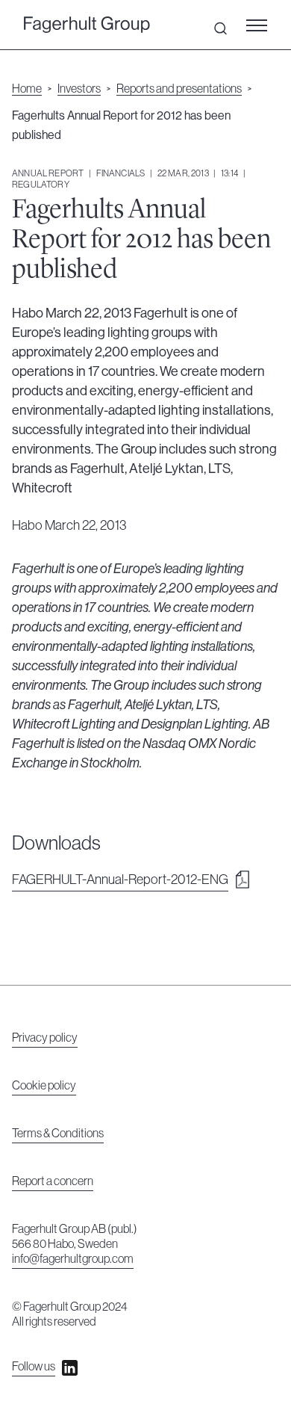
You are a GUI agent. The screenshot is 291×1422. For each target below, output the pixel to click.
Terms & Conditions (58, 1134)
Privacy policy (45, 1038)
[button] (261, 24)
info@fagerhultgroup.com (73, 1259)
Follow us (33, 1367)
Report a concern (52, 1181)
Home (27, 89)
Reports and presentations (179, 89)
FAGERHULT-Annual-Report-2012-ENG (120, 879)
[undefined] (87, 25)
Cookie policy (44, 1086)
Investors (79, 89)
